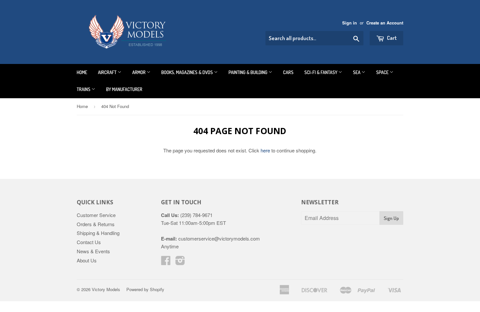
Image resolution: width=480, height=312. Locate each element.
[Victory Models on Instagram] (180, 262)
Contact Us (89, 242)
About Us (87, 260)
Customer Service (96, 214)
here (265, 150)
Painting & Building (248, 72)
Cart (391, 37)
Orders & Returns (96, 224)
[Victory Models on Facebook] (166, 262)
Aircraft (108, 72)
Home (82, 72)
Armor (139, 72)
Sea (357, 72)
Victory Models (106, 289)
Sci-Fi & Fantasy (321, 72)
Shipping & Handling (98, 232)
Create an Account (384, 23)
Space (383, 72)
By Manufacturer (124, 89)
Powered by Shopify (145, 289)
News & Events (93, 251)
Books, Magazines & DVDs (187, 72)
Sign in (349, 23)
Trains (84, 89)
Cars (288, 72)
